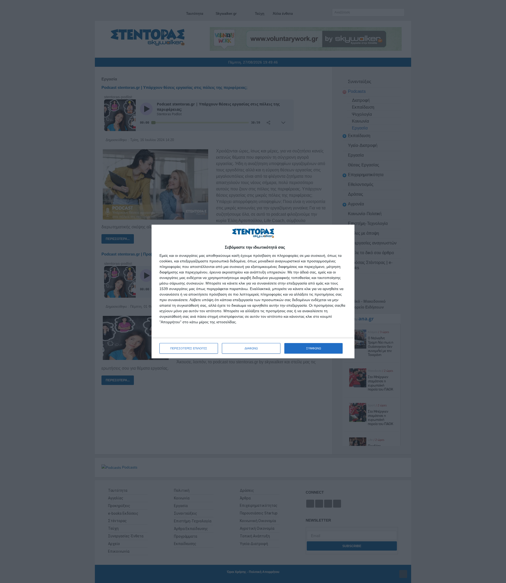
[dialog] (253, 291)
